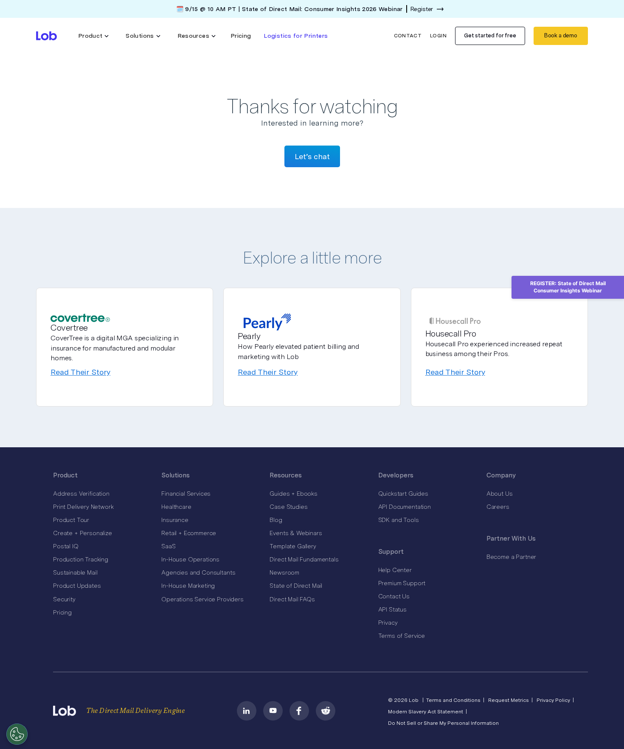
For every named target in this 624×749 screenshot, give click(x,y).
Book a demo (560, 35)
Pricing (240, 35)
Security (64, 599)
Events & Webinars (296, 533)
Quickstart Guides (403, 493)
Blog (276, 519)
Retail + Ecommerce (188, 533)
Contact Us (394, 596)
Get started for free (490, 35)
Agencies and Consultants (198, 572)
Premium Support (402, 583)
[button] (94, 35)
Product (65, 475)
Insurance (174, 519)
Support (391, 551)
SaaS (168, 546)
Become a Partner (511, 556)
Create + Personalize (82, 533)
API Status (392, 609)
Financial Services (186, 493)
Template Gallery (293, 546)
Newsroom (284, 572)
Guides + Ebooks (294, 493)
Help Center (395, 570)
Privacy (388, 622)
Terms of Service (401, 635)
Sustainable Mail (75, 572)
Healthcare (176, 506)
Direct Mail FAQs (292, 599)
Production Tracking (80, 559)
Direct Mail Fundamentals (304, 559)
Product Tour (71, 519)
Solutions (175, 475)
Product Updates (77, 585)
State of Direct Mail (296, 585)
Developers (395, 475)
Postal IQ (66, 546)
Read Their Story (80, 371)
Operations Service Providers (202, 599)
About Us (499, 493)
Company (501, 475)
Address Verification (81, 493)
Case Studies (288, 506)
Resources (286, 475)
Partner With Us (511, 538)
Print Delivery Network (83, 506)
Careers (497, 506)
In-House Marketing (188, 585)
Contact (408, 36)
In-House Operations (190, 559)
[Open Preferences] (17, 734)
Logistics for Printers (296, 35)
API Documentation (404, 506)
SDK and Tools (398, 519)
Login (438, 36)
